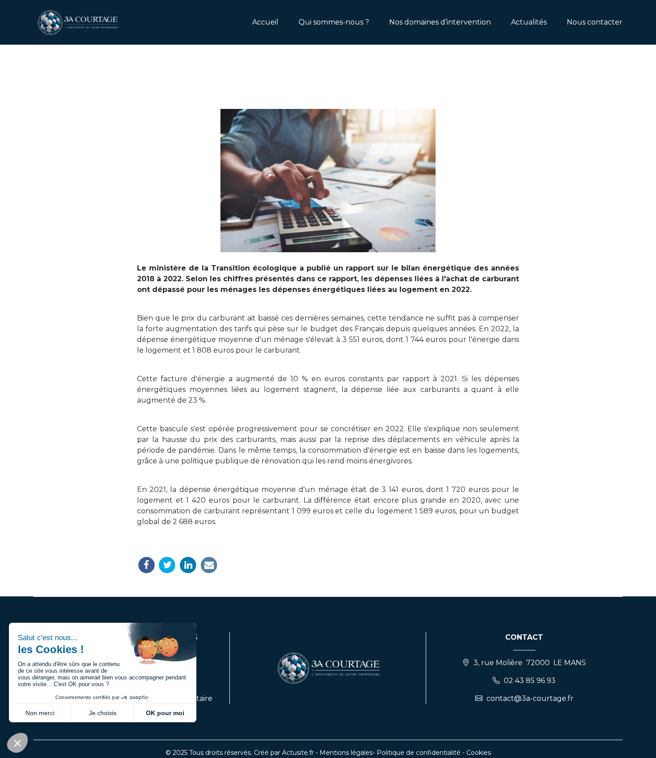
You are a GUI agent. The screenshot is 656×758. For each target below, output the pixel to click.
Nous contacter (595, 22)
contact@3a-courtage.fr (529, 698)
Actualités (529, 22)
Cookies (478, 753)
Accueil (265, 22)
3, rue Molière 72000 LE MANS (529, 662)
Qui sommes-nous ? (334, 22)
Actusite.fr (298, 753)
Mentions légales (346, 753)
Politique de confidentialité (419, 753)
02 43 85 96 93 (530, 680)
